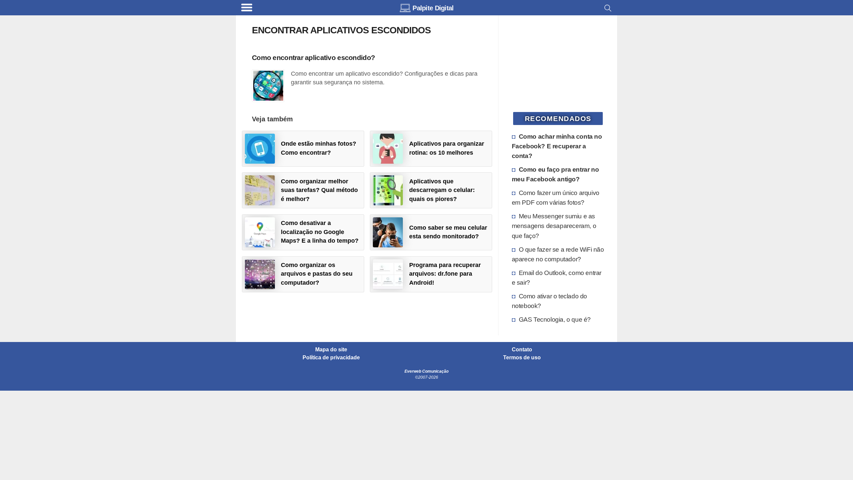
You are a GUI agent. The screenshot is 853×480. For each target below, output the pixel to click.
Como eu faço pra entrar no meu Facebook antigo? (555, 174)
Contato (522, 349)
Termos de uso (522, 357)
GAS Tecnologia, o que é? (555, 319)
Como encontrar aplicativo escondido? (313, 57)
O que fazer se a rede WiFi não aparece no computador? (558, 254)
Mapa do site (331, 349)
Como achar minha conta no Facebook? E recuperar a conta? (557, 146)
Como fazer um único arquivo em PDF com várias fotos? (555, 197)
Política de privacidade (331, 357)
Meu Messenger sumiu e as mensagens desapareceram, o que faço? (554, 225)
